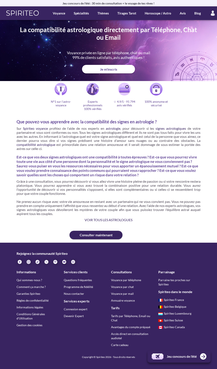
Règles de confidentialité (33, 300)
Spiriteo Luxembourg (177, 313)
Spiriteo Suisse (173, 320)
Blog (197, 13)
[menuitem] (73, 261)
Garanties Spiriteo (28, 293)
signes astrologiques (171, 128)
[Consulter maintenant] (43, 231)
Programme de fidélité (78, 287)
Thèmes (103, 13)
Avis (183, 13)
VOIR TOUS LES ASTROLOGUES (108, 220)
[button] (23, 13)
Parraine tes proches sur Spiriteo (174, 282)
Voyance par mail (122, 293)
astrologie (113, 128)
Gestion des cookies (29, 325)
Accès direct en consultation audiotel (129, 336)
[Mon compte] (213, 13)
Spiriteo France (174, 300)
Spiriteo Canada (174, 327)
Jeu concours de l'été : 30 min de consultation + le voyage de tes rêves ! (108, 3)
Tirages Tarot (126, 13)
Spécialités (81, 13)
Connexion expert (75, 309)
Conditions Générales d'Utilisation (31, 316)
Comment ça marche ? (31, 287)
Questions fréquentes (78, 280)
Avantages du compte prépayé (130, 327)
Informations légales (30, 307)
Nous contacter (74, 293)
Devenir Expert (74, 316)
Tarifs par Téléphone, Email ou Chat (130, 318)
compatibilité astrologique (36, 144)
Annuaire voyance (123, 300)
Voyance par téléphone (126, 280)
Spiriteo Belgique (175, 306)
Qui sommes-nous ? (29, 280)
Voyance (59, 13)
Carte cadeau (119, 345)
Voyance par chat (122, 287)
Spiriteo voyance (35, 128)
